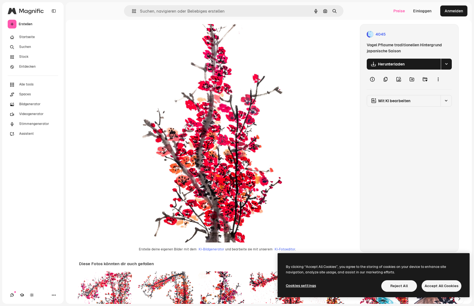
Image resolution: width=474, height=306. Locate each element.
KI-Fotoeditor (285, 249)
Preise (399, 10)
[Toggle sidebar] (53, 11)
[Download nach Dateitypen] (446, 64)
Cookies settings (301, 285)
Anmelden (454, 10)
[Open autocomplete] (131, 11)
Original (177, 34)
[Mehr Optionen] (438, 79)
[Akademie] (22, 295)
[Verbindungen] (12, 295)
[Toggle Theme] (31, 295)
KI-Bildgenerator (211, 249)
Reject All (399, 286)
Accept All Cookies (441, 286)
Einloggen (422, 10)
